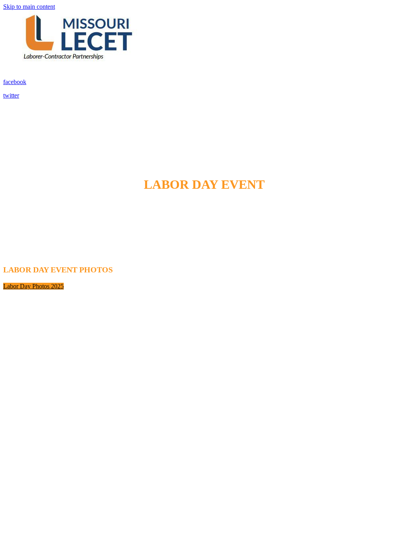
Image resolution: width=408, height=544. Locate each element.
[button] (33, 286)
